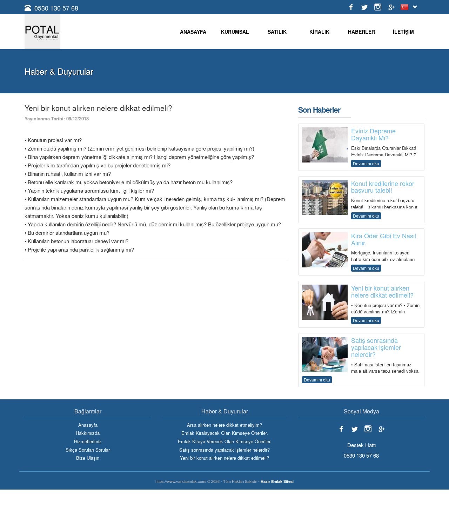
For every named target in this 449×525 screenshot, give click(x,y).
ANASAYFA (193, 31)
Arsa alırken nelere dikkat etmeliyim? (224, 425)
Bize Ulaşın (87, 458)
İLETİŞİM (403, 31)
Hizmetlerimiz (88, 441)
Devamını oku (366, 163)
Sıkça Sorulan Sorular (88, 450)
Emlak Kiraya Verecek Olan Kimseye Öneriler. (225, 441)
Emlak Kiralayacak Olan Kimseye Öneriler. (224, 433)
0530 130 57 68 (56, 7)
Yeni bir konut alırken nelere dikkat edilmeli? (224, 458)
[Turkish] (405, 7)
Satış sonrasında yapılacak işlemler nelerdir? (224, 450)
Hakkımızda (88, 433)
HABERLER (361, 31)
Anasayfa (88, 425)
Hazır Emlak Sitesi (277, 481)
